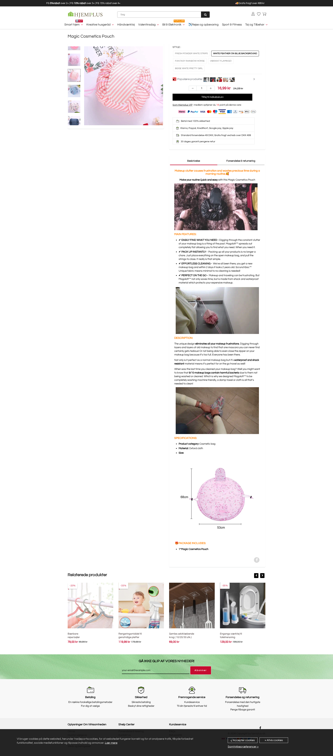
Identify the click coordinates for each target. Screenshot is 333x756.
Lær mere (111, 742)
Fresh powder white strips (191, 53)
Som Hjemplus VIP (183, 105)
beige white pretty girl (189, 68)
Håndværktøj (126, 24)
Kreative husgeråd (98, 24)
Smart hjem (72, 24)
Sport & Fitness (232, 24)
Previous (71, 93)
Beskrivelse (193, 161)
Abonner (201, 670)
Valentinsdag (147, 24)
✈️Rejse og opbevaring (203, 24)
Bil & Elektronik (171, 24)
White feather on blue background (235, 53)
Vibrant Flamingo (221, 61)
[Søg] (205, 14)
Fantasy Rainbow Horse (190, 61)
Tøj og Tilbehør (254, 24)
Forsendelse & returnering (240, 161)
